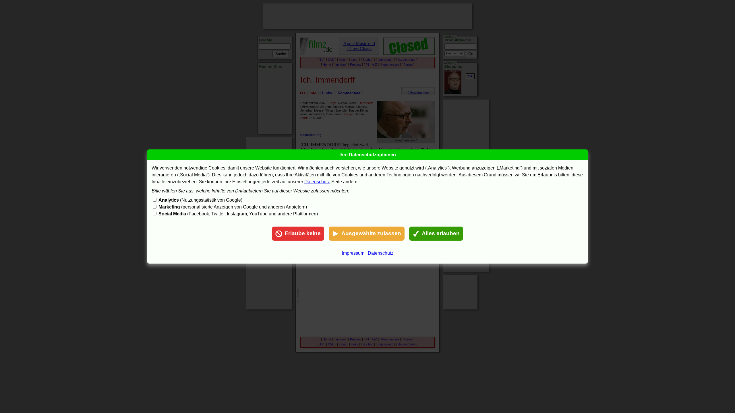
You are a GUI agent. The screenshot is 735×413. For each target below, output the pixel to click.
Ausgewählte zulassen (371, 233)
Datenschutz (317, 181)
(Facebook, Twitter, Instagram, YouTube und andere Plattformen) (238, 213)
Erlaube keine (303, 233)
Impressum (353, 253)
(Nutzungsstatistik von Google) (200, 200)
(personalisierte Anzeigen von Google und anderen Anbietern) (232, 206)
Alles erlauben (441, 233)
